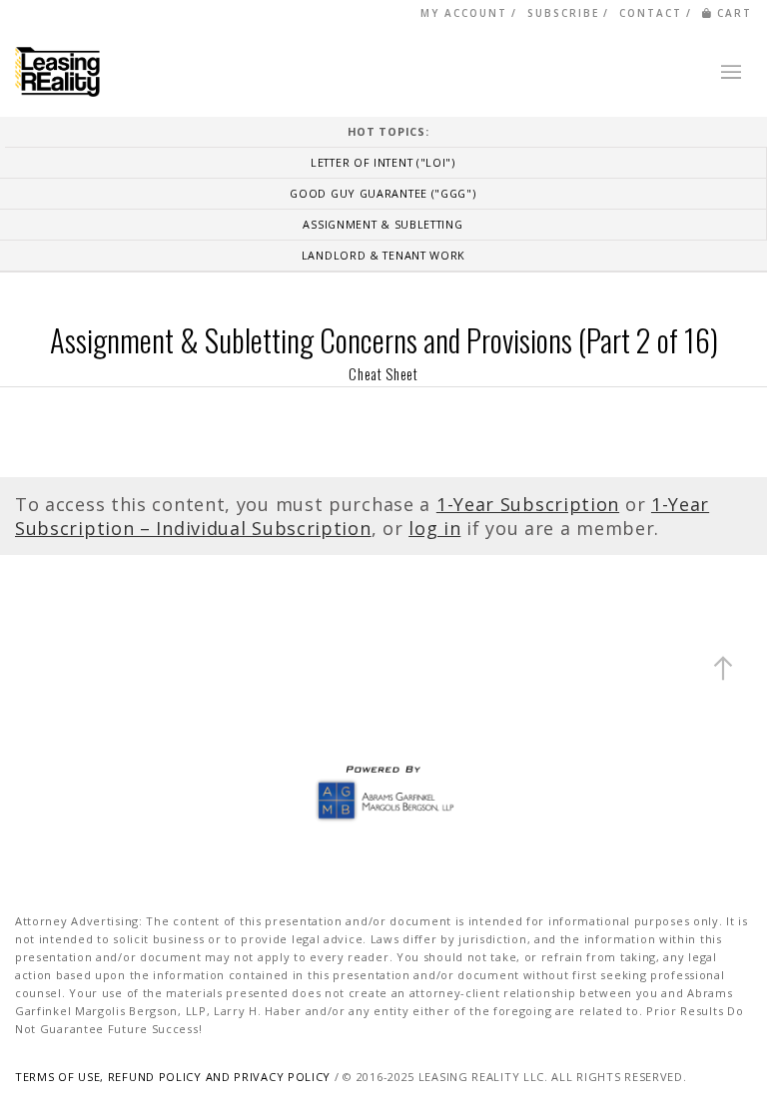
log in (434, 528)
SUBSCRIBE (563, 13)
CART (734, 13)
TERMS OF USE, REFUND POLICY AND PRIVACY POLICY (173, 1076)
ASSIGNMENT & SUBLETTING (382, 224)
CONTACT (650, 13)
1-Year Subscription (527, 504)
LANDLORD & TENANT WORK (383, 255)
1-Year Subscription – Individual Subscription (362, 516)
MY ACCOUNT (463, 13)
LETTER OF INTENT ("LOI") (383, 162)
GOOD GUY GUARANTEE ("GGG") (382, 193)
